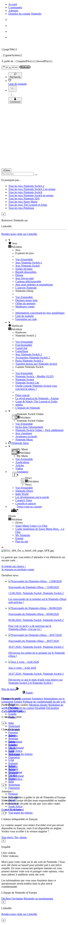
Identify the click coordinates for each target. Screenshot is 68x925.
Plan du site (21, 541)
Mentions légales (38, 704)
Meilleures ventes (25, 306)
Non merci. (7, 837)
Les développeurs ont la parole (32, 497)
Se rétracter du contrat (22, 707)
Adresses (13, 10)
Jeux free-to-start (24, 278)
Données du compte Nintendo (24, 13)
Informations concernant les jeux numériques (40, 312)
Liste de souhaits (24, 315)
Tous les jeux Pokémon (21, 207)
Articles (19, 465)
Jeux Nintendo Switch (27, 265)
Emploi (19, 538)
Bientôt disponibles (25, 272)
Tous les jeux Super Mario (22, 201)
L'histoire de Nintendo (27, 407)
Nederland (14, 726)
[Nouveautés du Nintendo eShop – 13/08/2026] (35, 581)
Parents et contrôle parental (16, 698)
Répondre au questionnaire (38, 898)
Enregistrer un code (26, 319)
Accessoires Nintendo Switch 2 (32, 357)
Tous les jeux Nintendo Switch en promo (30, 195)
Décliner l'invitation (12, 898)
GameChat (21, 348)
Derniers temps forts (26, 300)
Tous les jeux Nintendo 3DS (24, 198)
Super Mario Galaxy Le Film (31, 525)
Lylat (11, 759)
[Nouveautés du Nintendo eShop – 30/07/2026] (35, 635)
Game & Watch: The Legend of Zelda (36, 401)
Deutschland (15, 741)
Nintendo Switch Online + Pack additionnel (39, 430)
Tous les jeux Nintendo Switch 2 (26, 185)
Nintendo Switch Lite (27, 382)
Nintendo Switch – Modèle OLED (34, 376)
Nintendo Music (24, 439)
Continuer (15, 809)
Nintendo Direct (24, 490)
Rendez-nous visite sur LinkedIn (19, 233)
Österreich (14, 787)
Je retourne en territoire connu (17, 569)
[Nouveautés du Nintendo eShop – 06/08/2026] (35, 608)
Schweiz (13, 766)
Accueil (12, 4)
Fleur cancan (22, 395)
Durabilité (40, 707)
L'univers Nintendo (26, 287)
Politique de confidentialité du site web (44, 701)
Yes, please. (20, 837)
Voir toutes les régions (20, 754)
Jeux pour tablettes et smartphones (34, 284)
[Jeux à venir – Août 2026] (23, 661)
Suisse (11, 769)
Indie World (21, 494)
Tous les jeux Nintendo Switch (25, 192)
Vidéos (19, 468)
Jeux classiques (23, 433)
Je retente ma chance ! (13, 566)
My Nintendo (22, 535)
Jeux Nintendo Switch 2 (28, 262)
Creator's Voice (23, 500)
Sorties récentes (23, 268)
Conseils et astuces (25, 503)
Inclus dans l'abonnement (29, 427)
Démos (19, 275)
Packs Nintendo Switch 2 (29, 360)
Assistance (37, 698)
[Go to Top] (34, 547)
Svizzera (13, 772)
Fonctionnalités (23, 344)
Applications (22, 462)
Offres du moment (25, 303)
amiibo (19, 404)
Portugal (13, 732)
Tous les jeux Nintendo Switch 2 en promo (31, 189)
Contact (21, 711)
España (12, 713)
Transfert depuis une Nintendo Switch (36, 363)
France (12, 747)
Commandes (15, 7)
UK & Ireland (16, 747)
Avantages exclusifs (26, 436)
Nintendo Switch (24, 379)
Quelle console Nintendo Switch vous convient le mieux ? (36, 387)
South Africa (15, 750)
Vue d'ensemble (24, 259)
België (12, 735)
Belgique (13, 738)
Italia (11, 723)
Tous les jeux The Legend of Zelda (27, 204)
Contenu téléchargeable (28, 281)
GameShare (21, 351)
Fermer (5, 809)
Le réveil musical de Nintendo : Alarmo (37, 398)
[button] (37, 243)
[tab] (34, 692)
